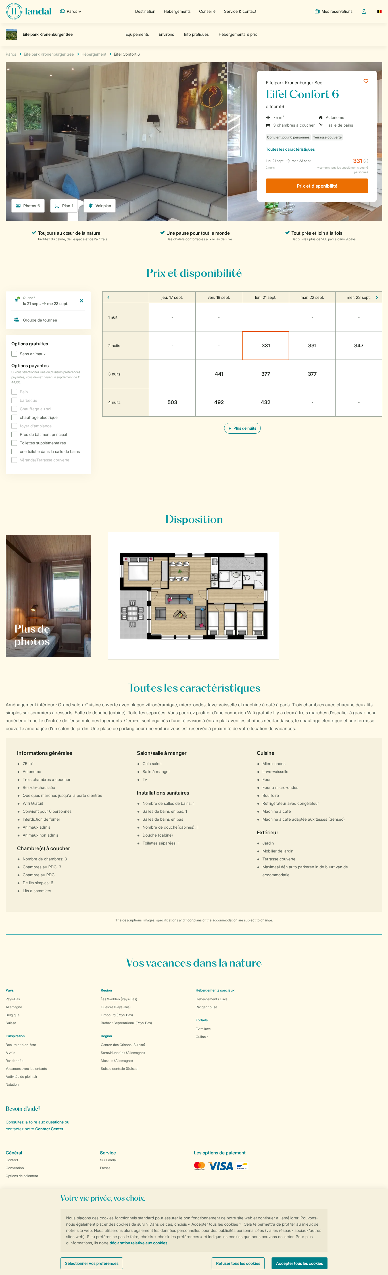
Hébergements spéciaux (215, 990)
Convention (15, 1168)
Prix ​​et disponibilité (317, 186)
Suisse (11, 1023)
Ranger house (206, 1007)
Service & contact (240, 11)
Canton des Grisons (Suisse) (123, 1045)
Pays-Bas (13, 999)
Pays (10, 990)
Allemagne (14, 1007)
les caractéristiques (290, 149)
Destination (145, 11)
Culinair (202, 1037)
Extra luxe (203, 1029)
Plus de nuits (244, 428)
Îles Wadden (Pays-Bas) (119, 999)
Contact (12, 1160)
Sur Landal (108, 1160)
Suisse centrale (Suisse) (120, 1068)
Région (106, 990)
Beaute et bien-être (21, 1045)
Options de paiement (22, 1176)
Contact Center (49, 1128)
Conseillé (207, 11)
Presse (105, 1168)
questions (55, 1121)
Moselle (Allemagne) (117, 1060)
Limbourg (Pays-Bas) (117, 1015)
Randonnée (15, 1060)
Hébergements (177, 11)
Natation (12, 1084)
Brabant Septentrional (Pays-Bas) (126, 1023)
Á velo (10, 1053)
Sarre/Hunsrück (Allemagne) (123, 1053)
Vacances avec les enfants (26, 1068)
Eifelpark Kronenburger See (294, 82)
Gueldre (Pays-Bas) (116, 1007)
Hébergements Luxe (212, 999)
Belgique (13, 1015)
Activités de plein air (21, 1076)
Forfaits (202, 1020)
